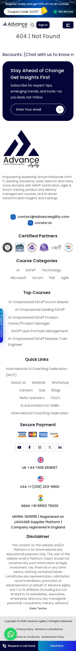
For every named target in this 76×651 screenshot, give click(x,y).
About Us (18, 382)
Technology (51, 270)
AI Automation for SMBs (39, 405)
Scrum (37, 277)
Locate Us (43, 222)
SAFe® (30, 270)
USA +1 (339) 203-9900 (39, 486)
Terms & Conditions (27, 636)
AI (18, 270)
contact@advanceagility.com (43, 216)
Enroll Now (57, 646)
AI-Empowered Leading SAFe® (40, 309)
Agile (65, 277)
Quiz (42, 390)
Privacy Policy (24, 629)
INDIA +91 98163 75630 (39, 505)
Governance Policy (52, 636)
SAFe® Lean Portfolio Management (39, 331)
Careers (26, 390)
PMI (52, 277)
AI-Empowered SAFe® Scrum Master (38, 302)
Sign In (43, 25)
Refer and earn (32, 397)
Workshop (60, 382)
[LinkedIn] (60, 447)
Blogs (56, 390)
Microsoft (18, 277)
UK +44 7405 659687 (39, 467)
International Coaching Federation (39, 413)
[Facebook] (29, 447)
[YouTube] (19, 447)
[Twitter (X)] (50, 447)
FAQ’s (55, 397)
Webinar (39, 382)
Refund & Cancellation (49, 629)
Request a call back (21, 646)
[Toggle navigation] (68, 24)
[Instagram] (39, 447)
